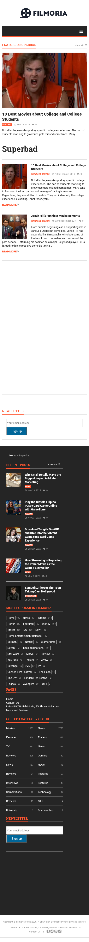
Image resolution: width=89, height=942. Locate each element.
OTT (40, 801)
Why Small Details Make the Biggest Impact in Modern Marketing (43, 478)
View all (79, 45)
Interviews (30, 596)
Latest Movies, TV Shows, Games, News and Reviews (49, 927)
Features (7, 125)
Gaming (28, 514)
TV (8, 746)
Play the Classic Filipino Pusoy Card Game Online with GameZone (41, 505)
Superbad (19, 149)
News (27, 487)
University (12, 810)
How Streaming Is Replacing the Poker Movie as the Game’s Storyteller (43, 564)
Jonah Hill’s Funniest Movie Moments (55, 215)
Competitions (14, 792)
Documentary (46, 810)
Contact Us (12, 702)
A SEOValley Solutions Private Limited (57, 921)
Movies (46, 174)
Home (12, 455)
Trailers (42, 737)
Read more (9, 204)
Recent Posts (18, 465)
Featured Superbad (19, 45)
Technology (44, 792)
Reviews (11, 755)
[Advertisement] (37, 327)
